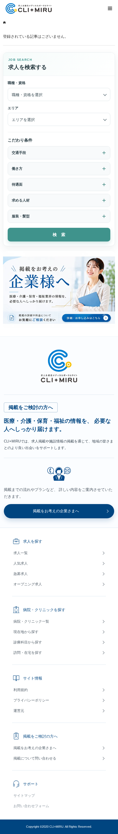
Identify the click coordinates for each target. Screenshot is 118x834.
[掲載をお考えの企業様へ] (59, 289)
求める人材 (21, 200)
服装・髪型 (21, 216)
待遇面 (17, 184)
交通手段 (19, 153)
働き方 (17, 168)
